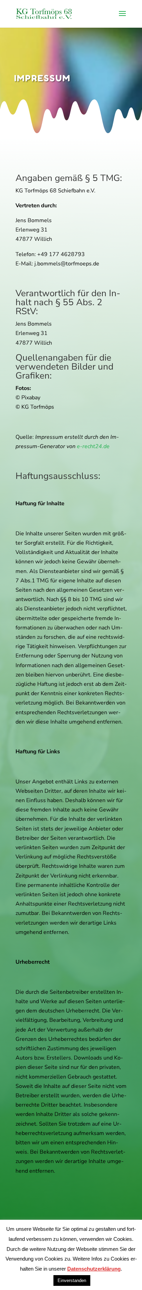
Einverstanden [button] (72, 1280)
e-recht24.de (93, 446)
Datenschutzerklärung (94, 1269)
